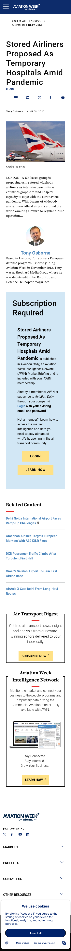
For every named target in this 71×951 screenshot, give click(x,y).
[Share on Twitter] (39, 98)
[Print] (63, 98)
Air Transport (32, 21)
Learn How (35, 470)
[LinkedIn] (27, 835)
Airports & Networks (27, 25)
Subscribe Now (34, 656)
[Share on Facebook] (51, 98)
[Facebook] (12, 835)
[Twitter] (4, 835)
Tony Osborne (14, 111)
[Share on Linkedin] (28, 98)
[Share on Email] (16, 98)
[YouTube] (20, 835)
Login (35, 456)
